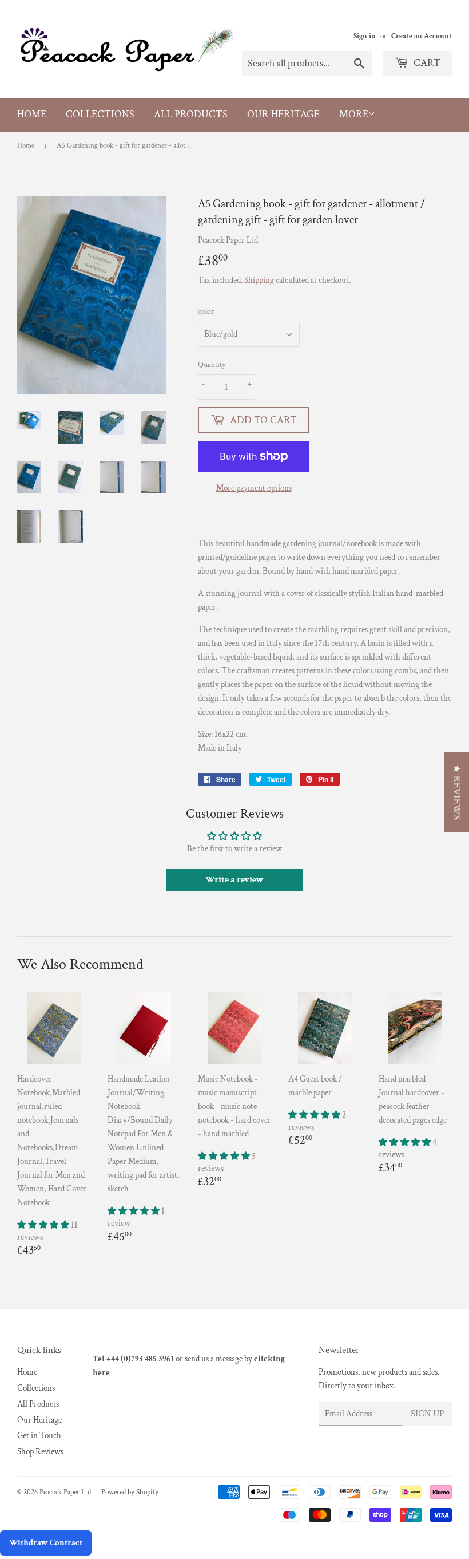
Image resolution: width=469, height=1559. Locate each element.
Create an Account (421, 36)
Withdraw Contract (45, 1542)
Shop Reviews (40, 1451)
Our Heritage (283, 114)
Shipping (259, 280)
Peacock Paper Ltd (65, 1492)
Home (31, 114)
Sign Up (427, 1414)
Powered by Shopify (129, 1492)
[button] (44, 1224)
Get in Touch (39, 1435)
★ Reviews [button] (456, 792)
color (206, 311)
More (353, 114)
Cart (425, 62)
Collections (100, 114)
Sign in (364, 36)
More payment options (254, 488)
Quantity (211, 365)
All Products (191, 114)
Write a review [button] (234, 880)
